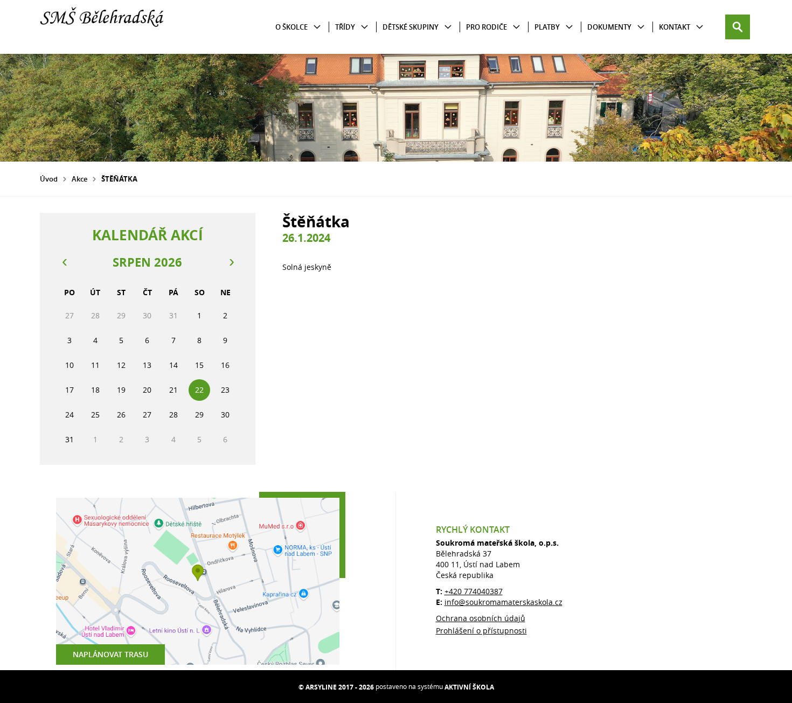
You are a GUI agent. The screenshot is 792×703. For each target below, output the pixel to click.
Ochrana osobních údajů (480, 618)
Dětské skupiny (411, 27)
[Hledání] (737, 27)
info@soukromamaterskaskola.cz (503, 602)
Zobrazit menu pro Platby (569, 27)
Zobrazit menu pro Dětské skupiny (448, 27)
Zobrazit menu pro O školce (317, 27)
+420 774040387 (473, 591)
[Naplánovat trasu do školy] (197, 581)
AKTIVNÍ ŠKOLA (469, 687)
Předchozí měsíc (64, 262)
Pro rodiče (486, 27)
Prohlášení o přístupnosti (481, 630)
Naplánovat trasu (110, 654)
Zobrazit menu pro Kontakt (700, 27)
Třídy (345, 27)
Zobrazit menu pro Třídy (364, 27)
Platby (547, 27)
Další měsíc (231, 262)
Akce (79, 179)
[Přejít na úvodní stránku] (104, 26)
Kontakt (674, 27)
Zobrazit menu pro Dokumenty (641, 27)
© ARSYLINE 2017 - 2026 (336, 687)
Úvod (49, 179)
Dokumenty (609, 27)
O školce (291, 27)
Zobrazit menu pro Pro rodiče (516, 27)
